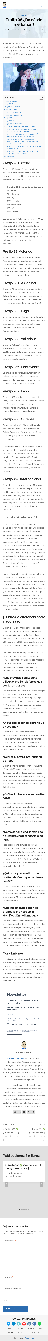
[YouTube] (24, 1324)
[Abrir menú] (43, 5)
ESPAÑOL (10, 1328)
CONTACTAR (37, 1333)
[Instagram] (29, 1324)
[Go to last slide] (6, 1184)
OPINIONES (9, 1333)
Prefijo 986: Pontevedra (13, 115)
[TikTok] (19, 1324)
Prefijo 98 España (10, 101)
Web (6, 1300)
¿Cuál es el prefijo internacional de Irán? (20, 136)
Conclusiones (9, 156)
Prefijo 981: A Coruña (12, 107)
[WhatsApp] (39, 1324)
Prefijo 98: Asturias (11, 104)
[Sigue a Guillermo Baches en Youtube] (24, 1112)
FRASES (30, 1328)
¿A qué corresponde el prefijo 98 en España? (22, 134)
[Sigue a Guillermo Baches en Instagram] (19, 1112)
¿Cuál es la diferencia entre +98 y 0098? (19, 126)
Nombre (8, 1277)
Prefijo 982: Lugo (10, 109)
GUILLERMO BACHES (24, 1319)
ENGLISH (20, 1328)
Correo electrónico (13, 1288)
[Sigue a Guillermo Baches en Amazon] (33, 1112)
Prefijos (24, 16)
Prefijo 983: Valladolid (12, 112)
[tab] (19, 1209)
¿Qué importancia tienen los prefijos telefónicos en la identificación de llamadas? (24, 152)
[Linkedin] (34, 1324)
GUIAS (39, 1328)
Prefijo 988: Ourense (11, 121)
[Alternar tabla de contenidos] (40, 98)
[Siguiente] (41, 1184)
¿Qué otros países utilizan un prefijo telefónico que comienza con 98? (24, 148)
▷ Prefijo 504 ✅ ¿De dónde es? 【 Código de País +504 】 (36, 1132)
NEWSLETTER (23, 1333)
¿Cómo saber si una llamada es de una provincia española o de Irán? (24, 143)
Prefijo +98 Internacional (13, 124)
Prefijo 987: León (10, 118)
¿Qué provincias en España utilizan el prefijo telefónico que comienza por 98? (22, 130)
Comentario (10, 1240)
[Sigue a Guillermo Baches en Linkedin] (29, 1112)
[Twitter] (8, 1324)
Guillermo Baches (14, 30)
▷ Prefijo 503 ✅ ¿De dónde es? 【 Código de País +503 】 (12, 1132)
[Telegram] (14, 1324)
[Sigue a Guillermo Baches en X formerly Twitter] (15, 1112)
